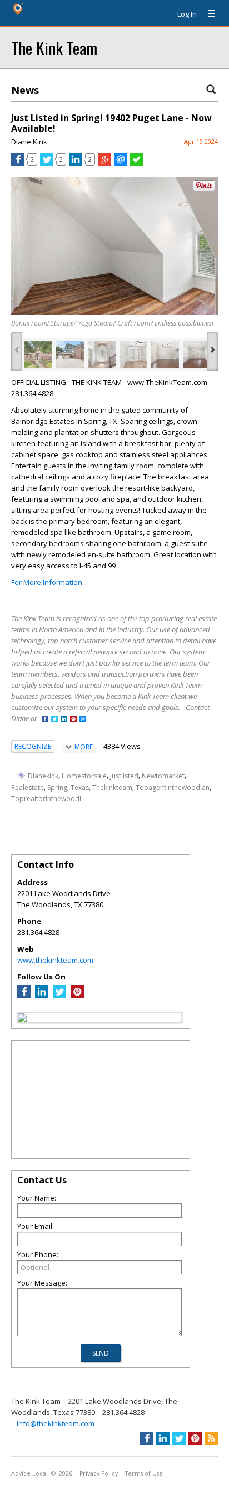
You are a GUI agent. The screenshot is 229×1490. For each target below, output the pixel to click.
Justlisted (124, 776)
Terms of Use (144, 1473)
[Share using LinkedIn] (75, 163)
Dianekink (43, 776)
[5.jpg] (165, 354)
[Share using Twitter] (46, 163)
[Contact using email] (82, 720)
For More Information (46, 582)
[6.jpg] (197, 354)
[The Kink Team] (22, 1019)
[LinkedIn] (41, 996)
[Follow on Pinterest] (73, 720)
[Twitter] (59, 996)
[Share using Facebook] (17, 163)
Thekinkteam (112, 787)
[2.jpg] (70, 354)
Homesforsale (84, 776)
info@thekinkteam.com (55, 1423)
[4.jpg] (133, 354)
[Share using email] (120, 163)
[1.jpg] (38, 354)
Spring (57, 787)
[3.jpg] (102, 354)
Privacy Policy (98, 1473)
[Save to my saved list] (136, 163)
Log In (187, 14)
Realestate (27, 787)
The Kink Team (54, 47)
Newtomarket (163, 776)
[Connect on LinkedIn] (64, 720)
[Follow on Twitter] (54, 720)
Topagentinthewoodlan (173, 787)
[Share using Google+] (104, 163)
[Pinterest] (77, 996)
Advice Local (29, 1473)
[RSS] (211, 1438)
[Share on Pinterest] (204, 188)
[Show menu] (207, 14)
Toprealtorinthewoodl (46, 798)
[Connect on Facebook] (45, 720)
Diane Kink (29, 142)
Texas (80, 787)
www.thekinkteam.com (55, 960)
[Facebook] (24, 996)
